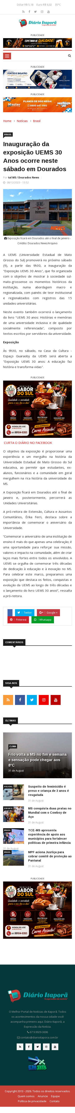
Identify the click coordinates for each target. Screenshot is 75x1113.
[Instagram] (42, 12)
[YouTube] (48, 12)
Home (7, 121)
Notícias (22, 121)
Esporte (8, 808)
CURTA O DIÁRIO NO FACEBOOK (28, 443)
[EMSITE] (37, 1063)
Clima (12, 746)
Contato (55, 1101)
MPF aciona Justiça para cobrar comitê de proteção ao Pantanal (50, 856)
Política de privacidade (32, 1101)
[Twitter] (36, 12)
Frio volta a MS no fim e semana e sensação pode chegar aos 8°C (37, 759)
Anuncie (43, 1096)
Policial (8, 786)
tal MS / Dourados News (23, 177)
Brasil (36, 121)
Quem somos (26, 1096)
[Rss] (23, 12)
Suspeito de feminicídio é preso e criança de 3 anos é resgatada (48, 791)
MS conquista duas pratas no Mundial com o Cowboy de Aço (49, 812)
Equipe (55, 1096)
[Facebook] (30, 12)
